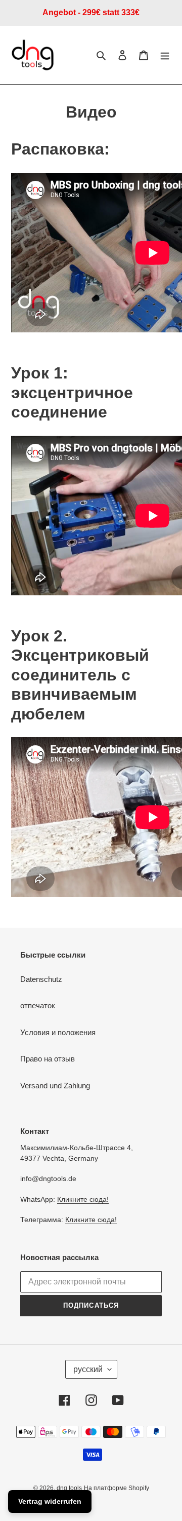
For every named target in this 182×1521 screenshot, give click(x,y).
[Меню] (164, 55)
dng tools (69, 1488)
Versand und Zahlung (55, 1085)
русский (88, 1369)
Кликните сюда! (83, 1199)
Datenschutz (41, 979)
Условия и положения (58, 1032)
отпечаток (37, 1005)
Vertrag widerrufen (49, 1501)
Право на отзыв (47, 1058)
